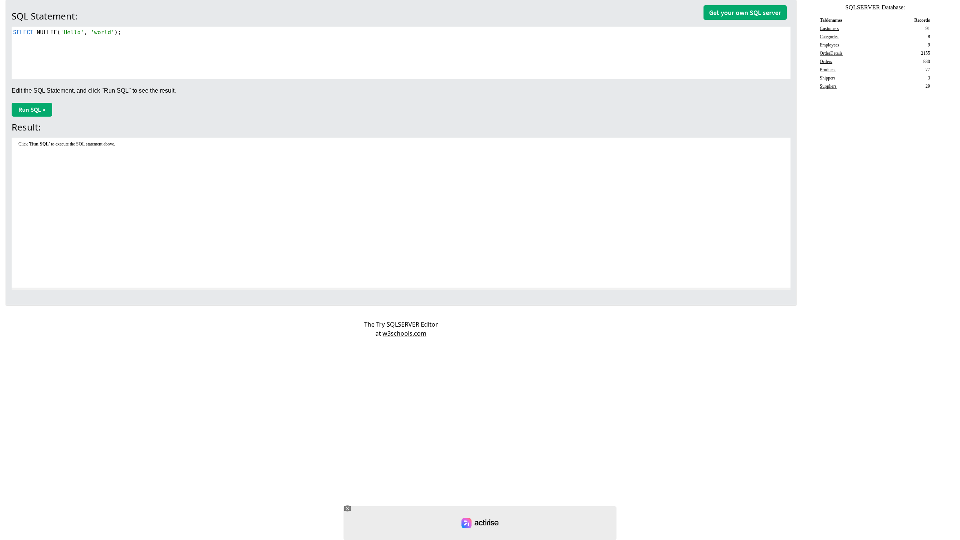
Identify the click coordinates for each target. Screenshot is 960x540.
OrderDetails (831, 53)
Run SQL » (31, 109)
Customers (829, 28)
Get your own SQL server (745, 12)
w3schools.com (404, 333)
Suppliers (828, 86)
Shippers (828, 78)
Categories (829, 36)
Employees (829, 45)
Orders (826, 61)
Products (828, 69)
